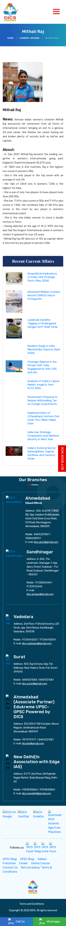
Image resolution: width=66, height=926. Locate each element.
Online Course (40, 863)
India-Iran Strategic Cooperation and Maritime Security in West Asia (43, 436)
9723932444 (34, 586)
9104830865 (47, 789)
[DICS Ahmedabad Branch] (14, 499)
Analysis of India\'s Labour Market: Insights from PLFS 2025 (43, 385)
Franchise (9, 863)
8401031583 (29, 679)
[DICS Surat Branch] (8, 659)
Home (10, 38)
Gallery (42, 859)
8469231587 (41, 534)
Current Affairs (29, 38)
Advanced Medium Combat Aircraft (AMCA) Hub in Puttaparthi (43, 295)
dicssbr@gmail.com (33, 743)
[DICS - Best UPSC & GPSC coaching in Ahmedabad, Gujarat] (14, 12)
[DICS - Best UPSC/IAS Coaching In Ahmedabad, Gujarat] (33, 886)
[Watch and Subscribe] (52, 847)
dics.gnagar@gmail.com (40, 594)
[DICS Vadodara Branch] (8, 619)
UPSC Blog (10, 859)
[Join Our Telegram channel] (37, 847)
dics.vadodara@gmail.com (37, 643)
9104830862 (29, 789)
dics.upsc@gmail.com (46, 542)
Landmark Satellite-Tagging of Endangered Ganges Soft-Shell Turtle (42, 323)
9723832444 (43, 582)
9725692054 (48, 639)
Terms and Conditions (31, 903)
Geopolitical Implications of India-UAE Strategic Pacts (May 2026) (42, 277)
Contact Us (10, 867)
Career (23, 863)
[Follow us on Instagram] (45, 847)
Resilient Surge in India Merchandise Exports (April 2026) (43, 349)
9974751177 (29, 739)
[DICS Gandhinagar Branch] (14, 553)
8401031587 (46, 679)
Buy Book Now (62, 458)
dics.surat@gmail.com (34, 683)
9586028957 (33, 538)
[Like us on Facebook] (29, 847)
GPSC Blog (27, 859)
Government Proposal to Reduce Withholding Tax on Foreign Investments (42, 400)
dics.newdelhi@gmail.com (36, 793)
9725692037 (30, 639)
